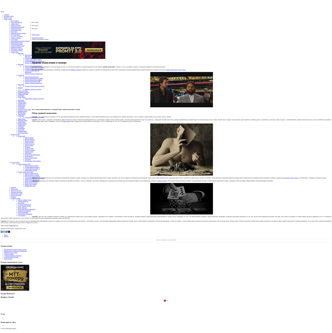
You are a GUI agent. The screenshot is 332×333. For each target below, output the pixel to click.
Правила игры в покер (10, 252)
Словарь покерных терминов (12, 255)
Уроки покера (8, 259)
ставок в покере (161, 181)
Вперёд (6, 236)
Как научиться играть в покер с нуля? (15, 249)
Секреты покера (9, 254)
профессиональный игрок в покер (175, 70)
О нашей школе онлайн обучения (14, 317)
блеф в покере (67, 121)
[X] (9, 232)
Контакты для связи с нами (12, 319)
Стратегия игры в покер (11, 257)
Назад (6, 235)
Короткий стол (14, 225)
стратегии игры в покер (291, 178)
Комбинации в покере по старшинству (15, 251)
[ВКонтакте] (2, 232)
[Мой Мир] (7, 232)
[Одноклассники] (4, 232)
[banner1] (15, 290)
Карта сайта (7, 325)
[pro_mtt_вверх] (68, 58)
